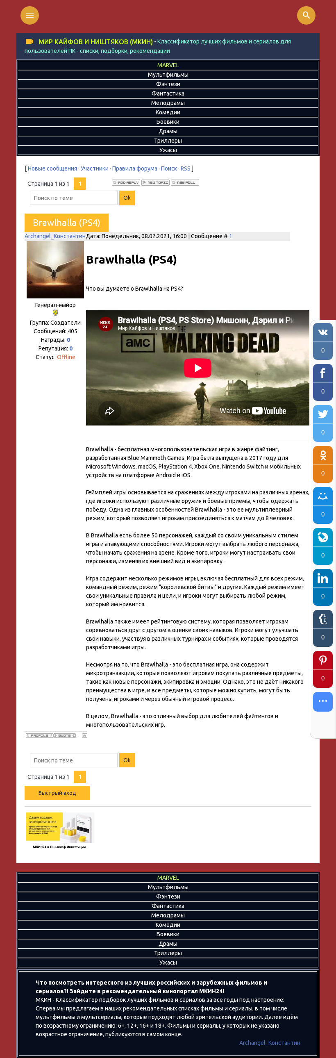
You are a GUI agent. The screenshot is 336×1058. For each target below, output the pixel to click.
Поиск (169, 168)
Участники (95, 168)
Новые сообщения (52, 168)
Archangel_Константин (55, 236)
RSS (186, 168)
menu (30, 15)
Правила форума (134, 168)
